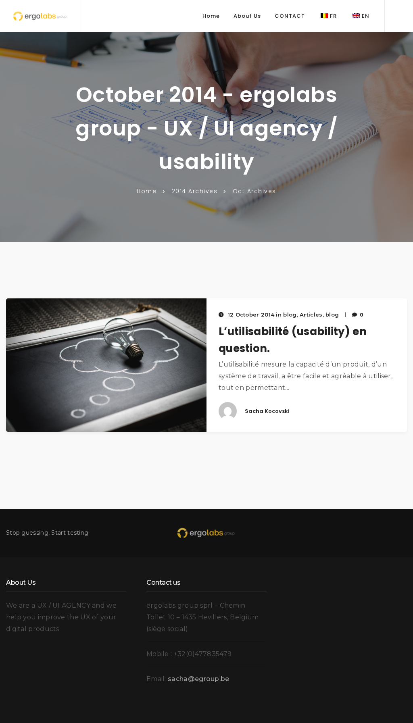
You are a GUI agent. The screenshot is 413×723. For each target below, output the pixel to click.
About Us (247, 16)
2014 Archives (195, 191)
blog (332, 314)
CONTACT (290, 16)
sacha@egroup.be (198, 679)
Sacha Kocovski (267, 411)
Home (211, 16)
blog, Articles (302, 314)
